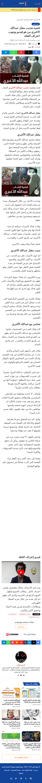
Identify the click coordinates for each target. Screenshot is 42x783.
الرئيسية (36, 19)
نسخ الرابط (21, 627)
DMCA (21, 773)
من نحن (36, 770)
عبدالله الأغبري (12, 614)
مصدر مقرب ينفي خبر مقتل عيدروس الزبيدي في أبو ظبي (32, 723)
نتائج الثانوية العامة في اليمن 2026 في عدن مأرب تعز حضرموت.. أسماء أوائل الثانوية (11, 702)
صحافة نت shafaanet (25, 614)
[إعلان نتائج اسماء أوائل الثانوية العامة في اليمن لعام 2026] (31, 693)
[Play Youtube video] (21, 572)
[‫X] (18, 675)
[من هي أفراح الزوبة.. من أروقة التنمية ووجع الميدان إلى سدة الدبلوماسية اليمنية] (11, 715)
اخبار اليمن (20, 19)
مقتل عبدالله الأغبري (34, 617)
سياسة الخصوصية (16, 770)
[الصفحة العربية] (21, 3)
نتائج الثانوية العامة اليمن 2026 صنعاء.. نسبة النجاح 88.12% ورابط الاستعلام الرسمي (11, 745)
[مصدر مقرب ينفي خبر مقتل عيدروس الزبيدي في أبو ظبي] (31, 715)
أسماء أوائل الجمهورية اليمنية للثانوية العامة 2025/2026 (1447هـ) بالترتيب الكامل (31, 745)
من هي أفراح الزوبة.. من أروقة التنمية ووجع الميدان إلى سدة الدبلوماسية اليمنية (11, 724)
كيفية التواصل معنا (27, 770)
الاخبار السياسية (28, 19)
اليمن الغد (7, 770)
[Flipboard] (12, 634)
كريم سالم (34, 44)
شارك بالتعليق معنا (21, 757)
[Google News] (30, 634)
